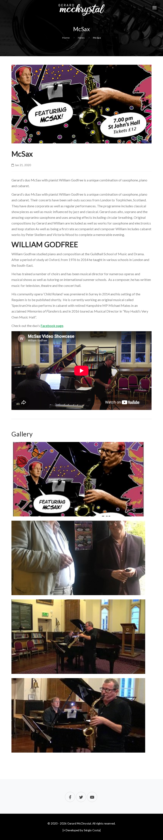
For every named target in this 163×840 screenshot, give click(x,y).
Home (66, 37)
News (81, 37)
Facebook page (52, 326)
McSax (97, 37)
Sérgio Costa (92, 830)
